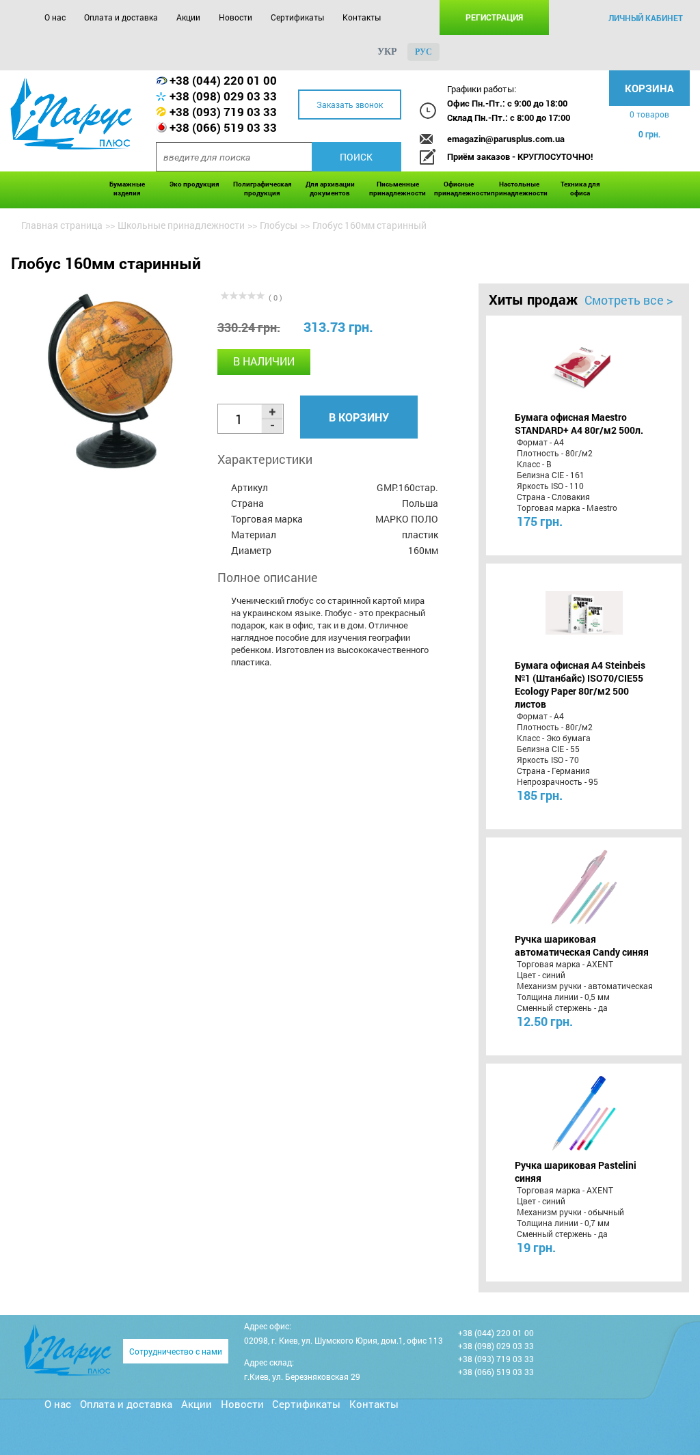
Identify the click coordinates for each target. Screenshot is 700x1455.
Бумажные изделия (127, 188)
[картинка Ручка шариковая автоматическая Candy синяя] (584, 886)
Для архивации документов (330, 188)
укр (387, 51)
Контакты (361, 17)
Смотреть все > (628, 300)
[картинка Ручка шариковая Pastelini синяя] (584, 1113)
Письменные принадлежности (397, 188)
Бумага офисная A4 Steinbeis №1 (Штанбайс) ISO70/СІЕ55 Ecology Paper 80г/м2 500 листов (580, 684)
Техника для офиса (580, 188)
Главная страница (62, 225)
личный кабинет (645, 17)
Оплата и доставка (121, 17)
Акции (188, 17)
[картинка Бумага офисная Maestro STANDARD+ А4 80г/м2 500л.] (584, 365)
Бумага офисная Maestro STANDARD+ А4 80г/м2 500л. (579, 423)
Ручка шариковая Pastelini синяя (575, 1171)
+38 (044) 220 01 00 (223, 80)
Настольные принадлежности (519, 188)
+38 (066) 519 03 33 (223, 127)
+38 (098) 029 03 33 (223, 96)
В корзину (359, 417)
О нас (55, 17)
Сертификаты (297, 17)
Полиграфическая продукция (262, 188)
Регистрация (494, 17)
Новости (235, 17)
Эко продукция (194, 184)
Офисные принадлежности (459, 188)
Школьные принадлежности (181, 225)
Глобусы (278, 225)
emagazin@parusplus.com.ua (506, 139)
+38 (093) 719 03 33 (223, 112)
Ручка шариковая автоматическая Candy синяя (582, 945)
